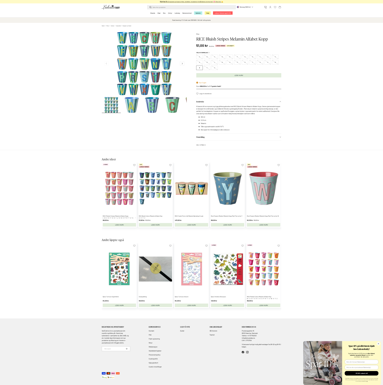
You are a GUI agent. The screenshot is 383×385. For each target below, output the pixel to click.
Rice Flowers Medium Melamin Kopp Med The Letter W (263, 216)
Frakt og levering (154, 339)
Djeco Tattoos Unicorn (181, 296)
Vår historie (213, 331)
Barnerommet (187, 13)
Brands (152, 13)
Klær (159, 13)
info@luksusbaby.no (248, 338)
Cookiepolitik (153, 359)
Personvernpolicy (154, 355)
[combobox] (191, 7)
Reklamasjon (153, 347)
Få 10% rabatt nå (362, 373)
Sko (164, 13)
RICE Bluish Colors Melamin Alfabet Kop (150, 216)
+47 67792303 (252, 336)
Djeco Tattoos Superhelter (111, 296)
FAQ (150, 335)
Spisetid (118, 25)
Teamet (212, 335)
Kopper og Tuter (127, 25)
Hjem (103, 25)
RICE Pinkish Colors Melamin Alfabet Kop (259, 296)
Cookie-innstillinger (155, 367)
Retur (150, 343)
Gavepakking (143, 296)
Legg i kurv (238, 75)
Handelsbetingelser (155, 351)
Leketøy (177, 13)
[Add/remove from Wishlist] (134, 165)
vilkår (124, 336)
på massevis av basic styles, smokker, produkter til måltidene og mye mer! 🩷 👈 (191, 1)
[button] (279, 7)
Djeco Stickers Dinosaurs (218, 296)
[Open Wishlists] (275, 7)
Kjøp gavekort (153, 363)
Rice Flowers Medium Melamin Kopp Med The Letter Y (226, 216)
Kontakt (151, 331)
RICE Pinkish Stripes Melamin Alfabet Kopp (115, 216)
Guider (182, 331)
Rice (108, 25)
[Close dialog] (378, 343)
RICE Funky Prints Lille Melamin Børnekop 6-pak (189, 216)
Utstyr (170, 13)
